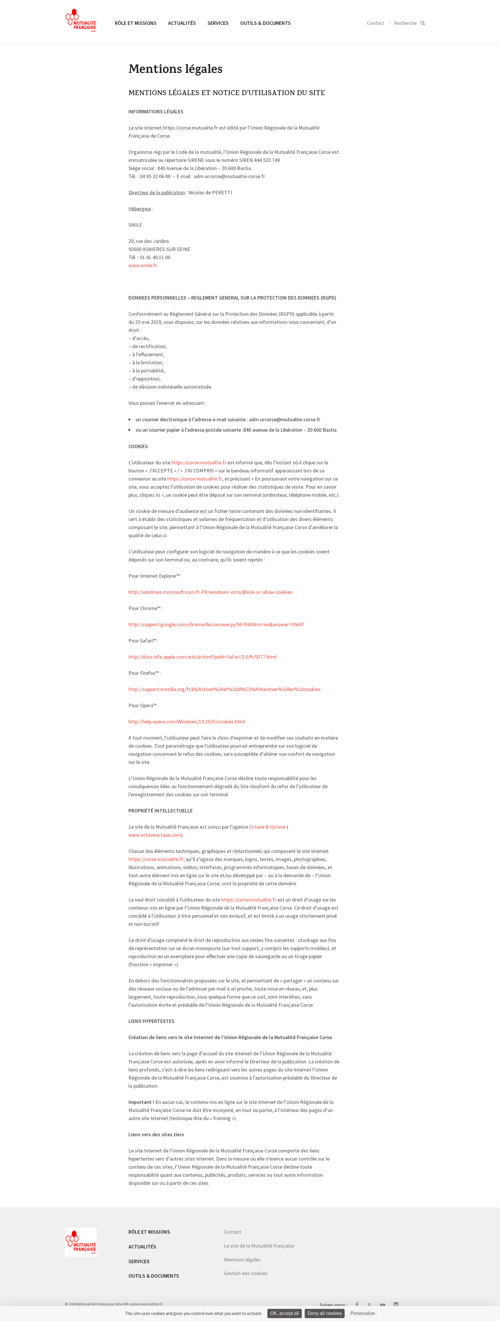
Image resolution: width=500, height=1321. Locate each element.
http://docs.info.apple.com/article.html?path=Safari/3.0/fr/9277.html (202, 657)
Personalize (362, 1313)
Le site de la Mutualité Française (259, 1245)
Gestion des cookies (246, 1273)
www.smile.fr (142, 266)
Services (218, 23)
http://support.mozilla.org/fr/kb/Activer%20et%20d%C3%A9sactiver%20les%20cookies (224, 689)
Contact (375, 23)
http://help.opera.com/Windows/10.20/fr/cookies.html (186, 722)
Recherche (405, 23)
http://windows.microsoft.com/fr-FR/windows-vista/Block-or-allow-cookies (210, 592)
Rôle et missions (136, 23)
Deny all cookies (325, 1313)
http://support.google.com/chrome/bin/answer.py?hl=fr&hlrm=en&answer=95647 (216, 625)
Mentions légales (242, 1259)
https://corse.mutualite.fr (198, 463)
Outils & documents (265, 23)
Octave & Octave (267, 827)
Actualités (182, 23)
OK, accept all (284, 1313)
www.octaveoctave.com (154, 835)
